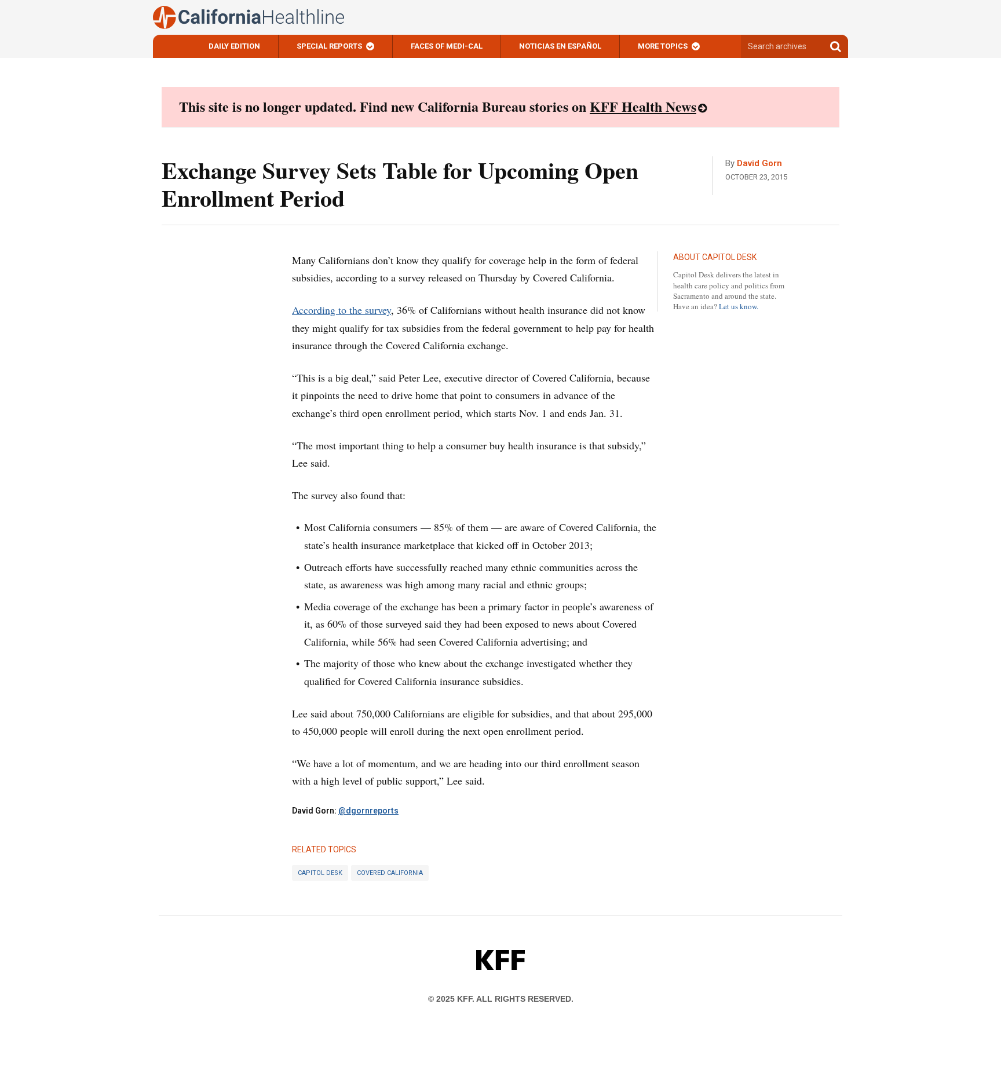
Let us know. (738, 306)
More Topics (663, 46)
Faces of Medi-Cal (447, 46)
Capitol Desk (320, 873)
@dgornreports (368, 810)
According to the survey (341, 310)
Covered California (390, 873)
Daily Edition (234, 46)
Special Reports (329, 46)
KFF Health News (643, 106)
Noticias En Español (560, 46)
